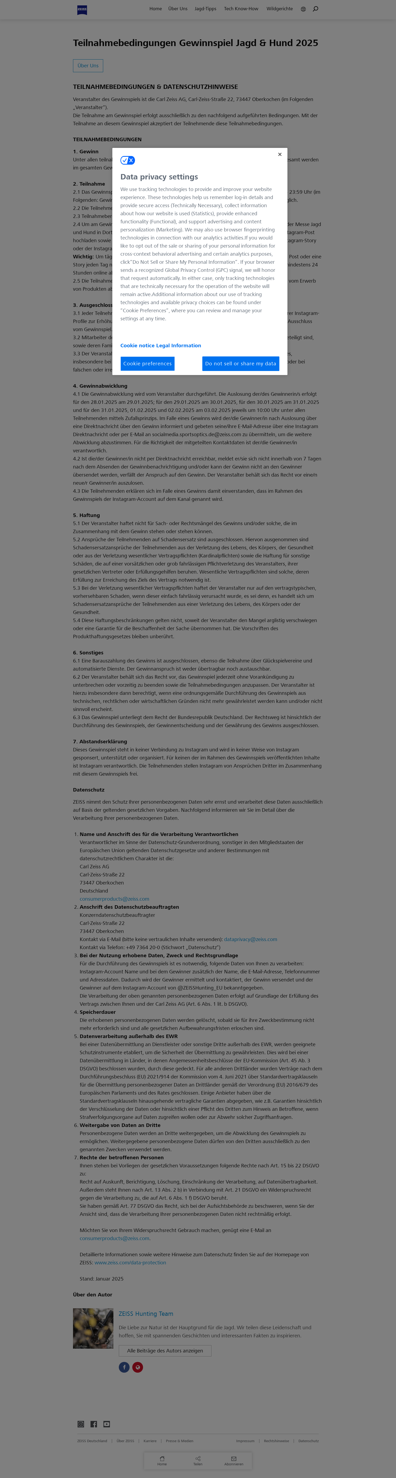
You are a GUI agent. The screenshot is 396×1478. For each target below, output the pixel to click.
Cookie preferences (147, 363)
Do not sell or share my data (240, 363)
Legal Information (178, 345)
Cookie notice (138, 345)
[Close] (280, 154)
